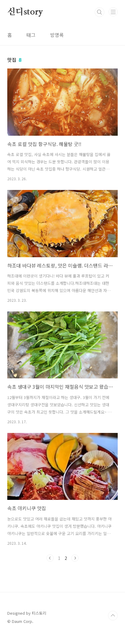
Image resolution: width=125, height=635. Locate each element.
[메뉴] (113, 11)
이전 (50, 558)
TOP (113, 615)
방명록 (57, 34)
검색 (99, 12)
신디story (25, 12)
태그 (30, 34)
